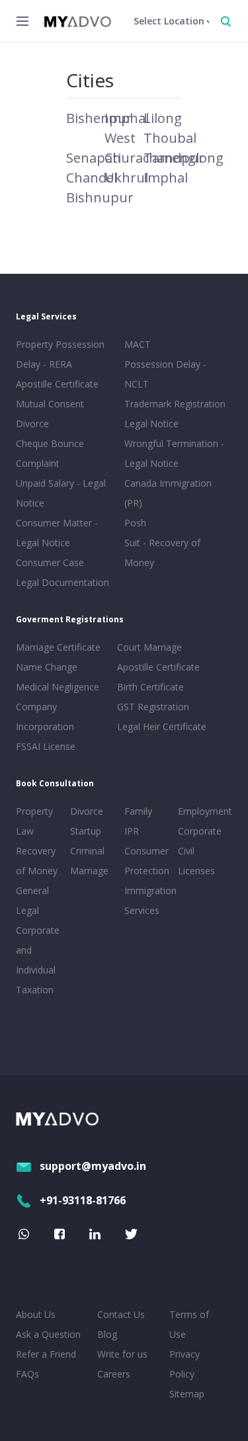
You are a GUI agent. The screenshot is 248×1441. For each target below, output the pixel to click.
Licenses (196, 870)
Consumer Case (50, 562)
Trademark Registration (175, 403)
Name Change (46, 667)
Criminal (87, 850)
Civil (186, 850)
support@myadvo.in (93, 1166)
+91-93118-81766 (83, 1200)
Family (138, 811)
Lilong (163, 118)
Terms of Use (189, 1324)
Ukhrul (126, 177)
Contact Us (121, 1314)
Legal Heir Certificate (161, 726)
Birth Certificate (150, 686)
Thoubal (170, 138)
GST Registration (153, 706)
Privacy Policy (184, 1364)
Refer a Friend (46, 1354)
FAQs (27, 1374)
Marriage (89, 870)
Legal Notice (151, 423)
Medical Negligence (57, 686)
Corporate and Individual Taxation (38, 960)
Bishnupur (100, 197)
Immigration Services (148, 900)
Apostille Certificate (57, 384)
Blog (107, 1334)
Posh (135, 522)
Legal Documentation (62, 582)
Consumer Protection (146, 860)
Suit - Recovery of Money (162, 552)
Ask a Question (48, 1334)
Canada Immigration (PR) (168, 493)
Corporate (200, 831)
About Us (36, 1314)
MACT (137, 344)
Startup (85, 831)
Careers (113, 1374)
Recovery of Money (37, 860)
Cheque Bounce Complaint (50, 453)
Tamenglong (184, 158)
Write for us (122, 1354)
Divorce (86, 811)
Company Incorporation (45, 716)
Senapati (93, 158)
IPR (131, 831)
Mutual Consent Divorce (50, 413)
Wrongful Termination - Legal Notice (174, 453)
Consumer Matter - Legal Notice (57, 532)
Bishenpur (99, 118)
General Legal (32, 900)
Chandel (91, 177)
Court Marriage (149, 647)
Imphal (166, 177)
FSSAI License (45, 746)
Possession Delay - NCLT (165, 374)
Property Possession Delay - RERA (60, 354)
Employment (202, 811)
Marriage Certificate (58, 647)
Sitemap (186, 1393)
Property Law (34, 821)
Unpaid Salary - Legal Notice (61, 493)
